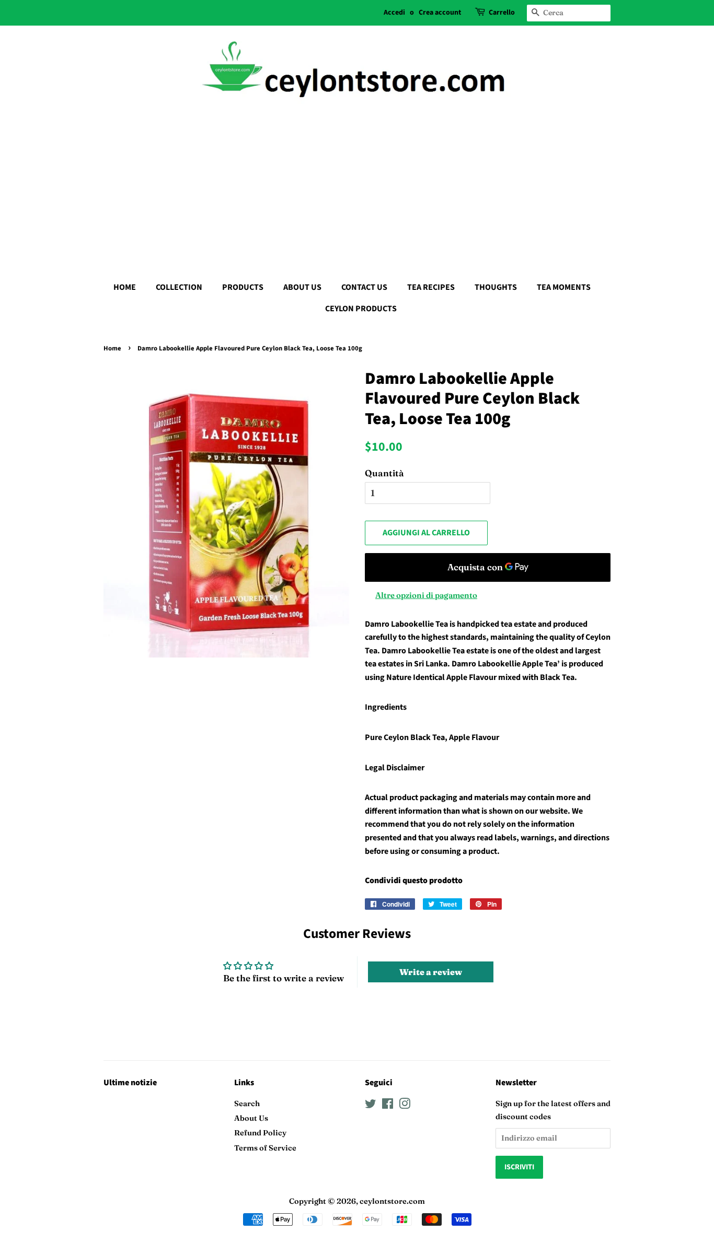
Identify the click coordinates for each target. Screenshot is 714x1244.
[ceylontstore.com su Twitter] (370, 1105)
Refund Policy (260, 1132)
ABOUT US (302, 287)
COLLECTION (179, 287)
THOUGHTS (496, 287)
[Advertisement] (357, 188)
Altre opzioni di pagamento (426, 595)
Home (112, 348)
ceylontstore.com (392, 1201)
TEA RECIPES (431, 287)
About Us (251, 1118)
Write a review (430, 972)
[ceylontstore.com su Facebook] (388, 1105)
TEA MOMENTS (564, 287)
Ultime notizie (130, 1082)
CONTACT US (364, 287)
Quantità (384, 472)
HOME (124, 287)
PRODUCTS (242, 287)
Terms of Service (265, 1148)
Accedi (394, 12)
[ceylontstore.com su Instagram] (404, 1105)
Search (247, 1103)
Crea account (440, 12)
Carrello (502, 12)
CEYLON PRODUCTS (361, 308)
